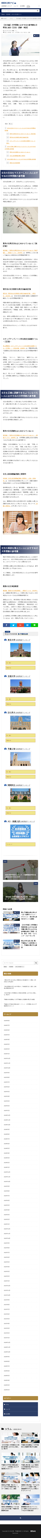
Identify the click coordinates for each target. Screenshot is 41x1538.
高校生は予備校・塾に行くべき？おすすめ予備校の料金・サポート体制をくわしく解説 (10, 1486)
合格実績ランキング (6, 6)
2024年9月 (7, 1129)
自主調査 (22, 6)
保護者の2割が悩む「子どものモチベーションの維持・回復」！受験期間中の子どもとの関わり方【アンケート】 (30, 1487)
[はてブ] (27, 625)
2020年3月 (7, 1385)
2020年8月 (7, 1361)
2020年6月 (7, 1371)
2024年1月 (7, 1167)
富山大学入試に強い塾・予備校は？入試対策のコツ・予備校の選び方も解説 (29, 944)
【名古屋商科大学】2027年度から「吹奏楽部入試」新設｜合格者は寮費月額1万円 (20, 987)
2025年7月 (7, 1082)
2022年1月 (7, 1281)
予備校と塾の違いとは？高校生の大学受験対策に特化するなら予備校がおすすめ (30, 1466)
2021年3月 (7, 1328)
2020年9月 (7, 1356)
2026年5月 (7, 1034)
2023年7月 (7, 1195)
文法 (21, 32)
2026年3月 (7, 1044)
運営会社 (33, 1531)
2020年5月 (7, 1375)
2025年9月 (7, 1072)
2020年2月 (7, 1389)
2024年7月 (7, 1139)
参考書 (9, 32)
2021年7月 (7, 1309)
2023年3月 (7, 1214)
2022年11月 (7, 1233)
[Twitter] (13, 625)
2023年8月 (7, 1191)
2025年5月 (7, 1091)
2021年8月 (7, 1304)
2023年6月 (7, 1200)
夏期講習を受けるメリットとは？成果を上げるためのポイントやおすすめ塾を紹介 (30, 1508)
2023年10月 (7, 1181)
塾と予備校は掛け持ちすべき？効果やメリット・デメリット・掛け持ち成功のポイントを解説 (29, 915)
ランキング (9, 844)
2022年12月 (7, 1229)
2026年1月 (7, 1053)
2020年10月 (7, 1352)
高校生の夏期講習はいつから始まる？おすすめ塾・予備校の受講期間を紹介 (10, 1508)
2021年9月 (7, 1300)
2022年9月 (7, 1243)
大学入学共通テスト (16, 14)
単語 (5, 32)
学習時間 (8, 14)
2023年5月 (7, 1205)
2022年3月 (7, 1271)
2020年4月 (7, 1380)
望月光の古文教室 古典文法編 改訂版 (17, 137)
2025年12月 (7, 1058)
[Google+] (20, 625)
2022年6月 (7, 1257)
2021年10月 (7, 1295)
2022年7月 (7, 1252)
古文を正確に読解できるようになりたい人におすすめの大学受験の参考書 (20, 148)
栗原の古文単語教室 (13, 163)
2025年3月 (7, 1101)
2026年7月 (7, 1025)
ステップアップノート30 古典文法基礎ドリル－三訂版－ (20, 142)
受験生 (3, 14)
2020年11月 (7, 1347)
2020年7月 (7, 1366)
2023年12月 (7, 1172)
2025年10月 (7, 1068)
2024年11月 (7, 1120)
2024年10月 (7, 1124)
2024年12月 (7, 1115)
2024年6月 (7, 1143)
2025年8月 (7, 1077)
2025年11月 (7, 1063)
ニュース (16, 6)
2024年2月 (7, 1162)
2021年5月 (7, 1318)
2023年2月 (7, 1219)
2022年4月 (7, 1266)
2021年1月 (7, 1337)
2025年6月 (7, 1087)
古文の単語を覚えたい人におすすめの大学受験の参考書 (20, 159)
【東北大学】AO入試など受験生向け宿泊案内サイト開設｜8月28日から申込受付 (20, 980)
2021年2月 (7, 1333)
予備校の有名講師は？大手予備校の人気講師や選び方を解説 (19, 999)
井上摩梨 (5, 346)
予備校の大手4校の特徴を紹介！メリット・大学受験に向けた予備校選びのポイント (20, 1005)
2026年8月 (7, 1020)
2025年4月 (7, 1096)
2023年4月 (7, 1210)
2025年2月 (7, 1105)
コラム (28, 6)
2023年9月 (7, 1186)
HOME (5, 18)
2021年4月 (7, 1323)
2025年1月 (7, 1110)
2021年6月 (7, 1314)
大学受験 (17, 32)
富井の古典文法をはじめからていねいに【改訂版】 (21, 133)
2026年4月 (7, 1039)
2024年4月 (7, 1153)
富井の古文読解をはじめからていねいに (18, 152)
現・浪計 (8, 663)
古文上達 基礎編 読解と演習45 (16, 155)
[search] (38, 10)
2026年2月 (7, 1049)
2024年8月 (7, 1134)
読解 (29, 32)
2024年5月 (7, 1148)
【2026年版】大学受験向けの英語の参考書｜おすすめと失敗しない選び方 (20, 993)
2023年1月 (7, 1224)
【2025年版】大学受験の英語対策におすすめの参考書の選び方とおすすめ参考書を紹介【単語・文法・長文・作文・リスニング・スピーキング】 (29, 930)
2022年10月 (7, 1238)
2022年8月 (7, 1247)
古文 (13, 32)
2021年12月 (7, 1285)
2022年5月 (7, 1262)
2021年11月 (7, 1290)
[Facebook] (6, 625)
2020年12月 (7, 1342)
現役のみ (8, 667)
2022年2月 (7, 1276)
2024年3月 (7, 1158)
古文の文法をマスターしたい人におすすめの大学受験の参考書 (20, 129)
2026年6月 (7, 1030)
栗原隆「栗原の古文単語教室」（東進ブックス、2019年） (20, 590)
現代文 (25, 32)
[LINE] (34, 625)
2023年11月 (7, 1176)
